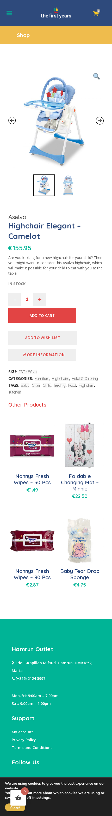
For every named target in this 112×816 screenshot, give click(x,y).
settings (43, 797)
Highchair (86, 385)
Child (47, 385)
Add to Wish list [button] (42, 337)
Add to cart (42, 315)
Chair (36, 385)
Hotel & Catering (85, 379)
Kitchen (15, 392)
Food (72, 385)
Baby (25, 385)
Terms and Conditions (32, 747)
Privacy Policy (24, 739)
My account (22, 731)
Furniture (42, 379)
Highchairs (60, 379)
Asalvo (17, 217)
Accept (15, 807)
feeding (60, 385)
